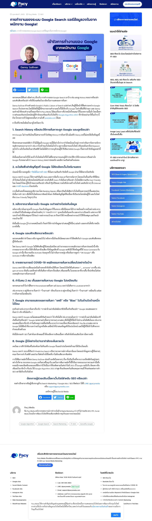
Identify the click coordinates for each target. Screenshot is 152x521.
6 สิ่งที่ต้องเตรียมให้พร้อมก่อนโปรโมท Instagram (119, 496)
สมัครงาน (115, 4)
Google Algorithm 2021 (68, 115)
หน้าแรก (13, 31)
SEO (41, 14)
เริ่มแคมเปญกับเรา (45, 465)
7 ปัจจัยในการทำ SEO (39, 172)
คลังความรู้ (91, 4)
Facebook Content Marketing (123, 190)
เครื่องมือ (79, 4)
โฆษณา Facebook (118, 198)
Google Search (43, 424)
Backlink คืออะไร (108, 481)
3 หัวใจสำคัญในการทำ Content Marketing (117, 500)
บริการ (67, 4)
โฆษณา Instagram (118, 206)
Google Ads (16, 481)
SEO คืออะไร (107, 478)
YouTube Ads (17, 496)
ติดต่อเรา (103, 4)
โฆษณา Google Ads (119, 182)
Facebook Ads (17, 489)
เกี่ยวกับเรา (56, 4)
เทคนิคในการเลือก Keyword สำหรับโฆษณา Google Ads (121, 492)
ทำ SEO (73, 424)
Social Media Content (20, 485)
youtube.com (50, 118)
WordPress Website (19, 504)
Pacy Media (32, 14)
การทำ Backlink (22, 186)
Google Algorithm (27, 424)
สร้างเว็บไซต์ (116, 221)
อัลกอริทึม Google (86, 424)
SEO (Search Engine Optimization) (124, 174)
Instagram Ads (17, 492)
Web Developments (19, 500)
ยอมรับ (115, 515)
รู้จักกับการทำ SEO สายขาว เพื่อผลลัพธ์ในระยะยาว (119, 489)
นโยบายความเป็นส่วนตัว (100, 506)
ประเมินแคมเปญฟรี (132, 4)
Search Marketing (59, 424)
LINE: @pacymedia (92, 383)
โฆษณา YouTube (118, 214)
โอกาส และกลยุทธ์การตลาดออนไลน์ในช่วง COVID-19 (120, 485)
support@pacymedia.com (58, 386)
